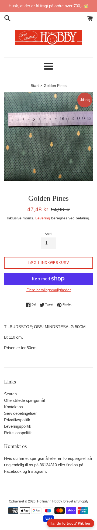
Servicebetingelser (20, 413)
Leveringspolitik (17, 426)
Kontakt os (13, 407)
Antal (48, 234)
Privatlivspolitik (17, 419)
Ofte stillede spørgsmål (24, 400)
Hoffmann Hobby (49, 501)
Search (10, 394)
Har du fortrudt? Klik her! (71, 523)
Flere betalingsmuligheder (48, 290)
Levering (42, 218)
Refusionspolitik (18, 432)
